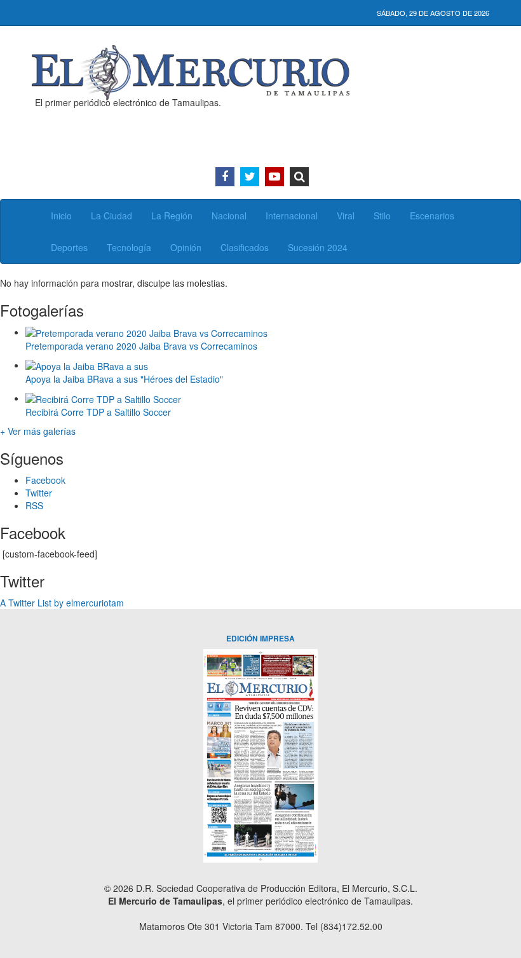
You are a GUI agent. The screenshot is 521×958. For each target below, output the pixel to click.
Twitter (38, 492)
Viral (346, 215)
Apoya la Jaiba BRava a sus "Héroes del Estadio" (124, 379)
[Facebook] (224, 176)
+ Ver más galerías (38, 431)
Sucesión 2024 (318, 247)
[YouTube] (274, 176)
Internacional (292, 215)
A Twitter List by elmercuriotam (62, 602)
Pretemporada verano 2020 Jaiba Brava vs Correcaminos (141, 345)
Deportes (69, 247)
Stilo (382, 215)
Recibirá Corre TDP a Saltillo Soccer (98, 412)
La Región (172, 215)
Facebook (45, 480)
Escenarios (432, 215)
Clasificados (244, 247)
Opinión (185, 247)
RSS (34, 505)
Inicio (61, 215)
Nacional (229, 215)
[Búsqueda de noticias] (299, 176)
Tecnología (129, 247)
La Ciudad (111, 215)
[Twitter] (249, 176)
